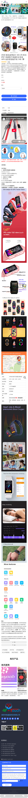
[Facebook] (2, 719)
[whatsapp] (18, 719)
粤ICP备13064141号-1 (14, 792)
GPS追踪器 (4, 650)
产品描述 (4, 115)
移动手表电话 (15, 652)
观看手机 (22, 652)
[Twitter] (8, 719)
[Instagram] (13, 719)
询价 (15, 99)
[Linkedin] (5, 719)
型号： (3, 108)
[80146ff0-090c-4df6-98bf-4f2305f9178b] (18, 727)
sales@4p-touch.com (7, 759)
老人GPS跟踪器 (5, 652)
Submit (7, 785)
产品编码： (4, 112)
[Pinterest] (15, 719)
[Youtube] (10, 719)
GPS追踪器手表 (19, 650)
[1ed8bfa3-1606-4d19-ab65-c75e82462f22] (6, 727)
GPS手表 (12, 650)
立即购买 (15, 96)
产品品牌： (4, 110)
